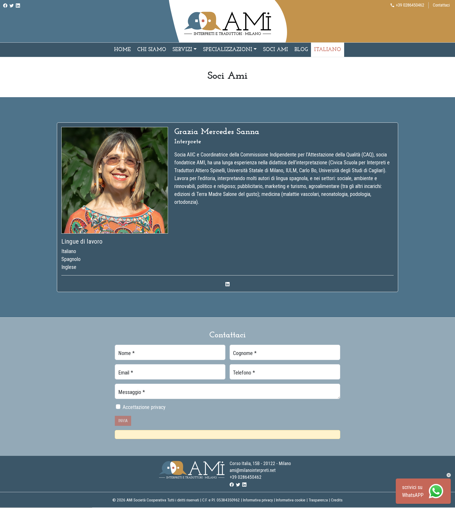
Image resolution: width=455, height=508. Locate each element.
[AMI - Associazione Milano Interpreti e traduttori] (227, 23)
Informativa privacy (258, 500)
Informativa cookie (290, 500)
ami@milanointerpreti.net (253, 470)
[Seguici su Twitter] (11, 5)
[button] (449, 475)
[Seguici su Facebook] (5, 5)
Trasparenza (318, 500)
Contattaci (441, 5)
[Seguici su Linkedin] (18, 5)
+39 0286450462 (245, 477)
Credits (337, 500)
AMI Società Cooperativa (146, 500)
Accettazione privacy (144, 407)
